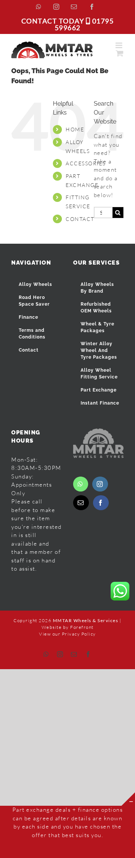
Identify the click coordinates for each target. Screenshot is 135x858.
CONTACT (80, 219)
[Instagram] (100, 484)
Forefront (82, 627)
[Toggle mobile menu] (120, 45)
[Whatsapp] (80, 484)
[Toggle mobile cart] (120, 53)
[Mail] (81, 502)
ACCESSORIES (86, 163)
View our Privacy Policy (67, 634)
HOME (75, 129)
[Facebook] (101, 502)
